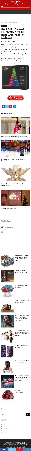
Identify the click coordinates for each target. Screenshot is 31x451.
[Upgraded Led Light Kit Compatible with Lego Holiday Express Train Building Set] (7, 381)
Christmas (7, 21)
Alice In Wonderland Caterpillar (21, 286)
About (3, 425)
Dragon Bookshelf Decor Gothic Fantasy (22, 301)
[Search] (28, 12)
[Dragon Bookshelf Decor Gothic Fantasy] (7, 306)
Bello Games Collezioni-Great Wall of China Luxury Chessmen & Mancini (22, 258)
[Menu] (2, 12)
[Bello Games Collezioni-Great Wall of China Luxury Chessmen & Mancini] (7, 261)
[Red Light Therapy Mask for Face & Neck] (7, 366)
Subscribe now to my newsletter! (10, 433)
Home (2, 21)
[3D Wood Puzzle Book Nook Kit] (7, 351)
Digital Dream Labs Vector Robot (20, 391)
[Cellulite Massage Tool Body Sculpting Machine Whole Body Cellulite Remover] (7, 336)
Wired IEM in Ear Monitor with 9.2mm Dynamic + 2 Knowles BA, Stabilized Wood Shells (22, 318)
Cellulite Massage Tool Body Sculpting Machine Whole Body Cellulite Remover (22, 333)
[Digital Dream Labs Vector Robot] (7, 396)
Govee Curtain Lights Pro (8, 208)
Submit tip (4, 431)
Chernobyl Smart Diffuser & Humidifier (21, 271)
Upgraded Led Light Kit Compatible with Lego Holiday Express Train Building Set (22, 378)
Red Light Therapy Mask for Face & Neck (22, 361)
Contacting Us (5, 427)
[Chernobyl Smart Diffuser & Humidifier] (7, 276)
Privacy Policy (5, 429)
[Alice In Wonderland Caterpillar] (7, 291)
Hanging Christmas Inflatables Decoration (14, 136)
